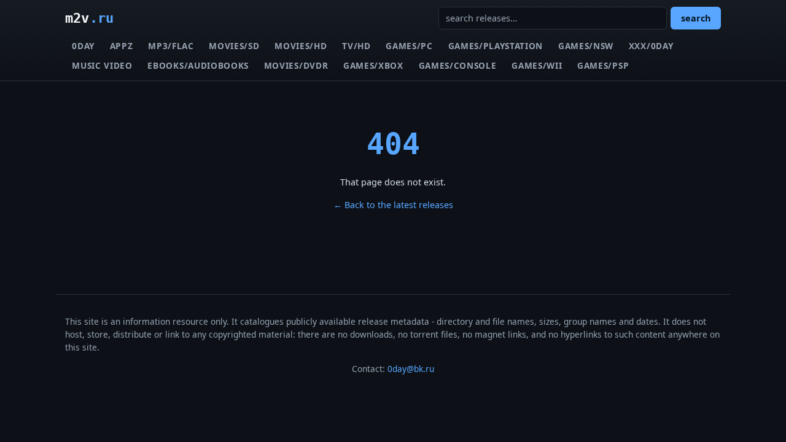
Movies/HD (300, 46)
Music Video (102, 65)
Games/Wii (537, 65)
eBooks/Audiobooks (198, 65)
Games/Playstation (495, 46)
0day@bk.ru (410, 368)
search (695, 18)
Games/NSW (585, 46)
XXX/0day (651, 46)
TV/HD (356, 46)
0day (83, 46)
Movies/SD (234, 46)
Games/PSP (603, 65)
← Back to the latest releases (393, 205)
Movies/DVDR (296, 65)
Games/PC (409, 46)
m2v (89, 18)
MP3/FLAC (170, 46)
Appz (121, 46)
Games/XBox (373, 65)
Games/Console (458, 65)
